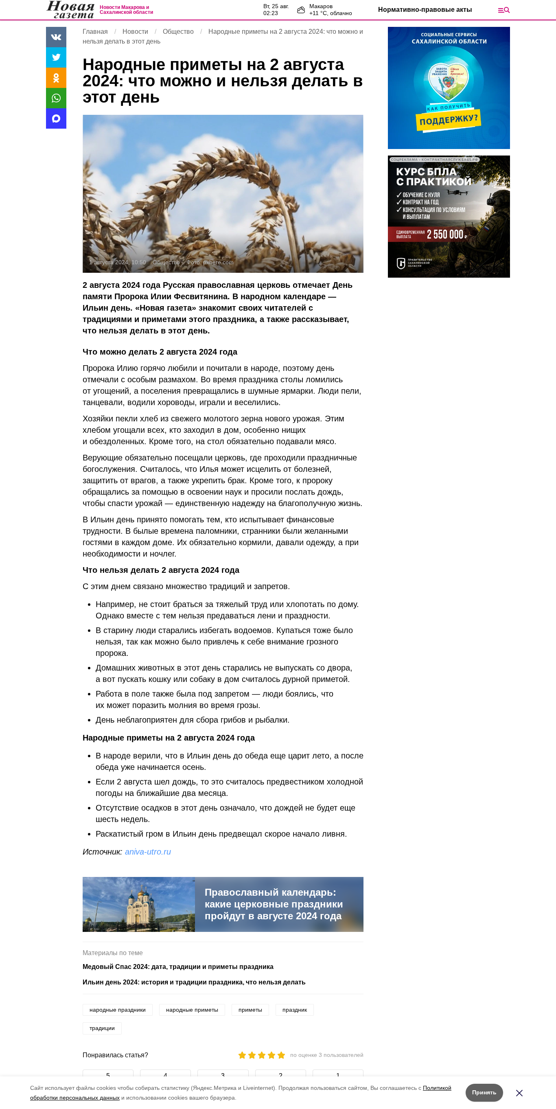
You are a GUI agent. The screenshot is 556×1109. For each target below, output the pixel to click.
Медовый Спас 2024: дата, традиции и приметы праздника (178, 966)
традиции (102, 1028)
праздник (294, 1009)
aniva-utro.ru (148, 851)
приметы (250, 1009)
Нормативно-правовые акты (425, 9)
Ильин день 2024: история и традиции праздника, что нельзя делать (194, 982)
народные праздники (118, 1009)
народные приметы (192, 1009)
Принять (484, 1092)
